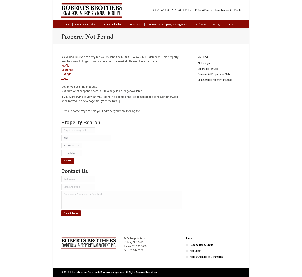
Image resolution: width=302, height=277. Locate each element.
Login (64, 78)
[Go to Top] (297, 272)
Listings (66, 74)
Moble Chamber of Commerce (206, 256)
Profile (65, 65)
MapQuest (195, 250)
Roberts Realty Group (201, 244)
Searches (67, 69)
